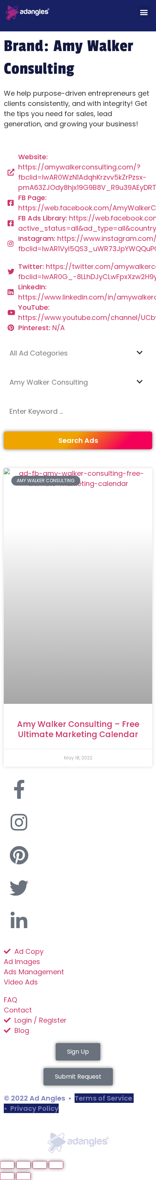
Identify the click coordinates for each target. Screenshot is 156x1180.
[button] (144, 12)
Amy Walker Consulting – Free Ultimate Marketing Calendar (78, 729)
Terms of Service (103, 1098)
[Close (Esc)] (56, 1165)
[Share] (40, 1165)
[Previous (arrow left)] (7, 1176)
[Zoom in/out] (7, 1165)
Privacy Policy (34, 1108)
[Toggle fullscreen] (23, 1165)
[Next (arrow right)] (23, 1176)
